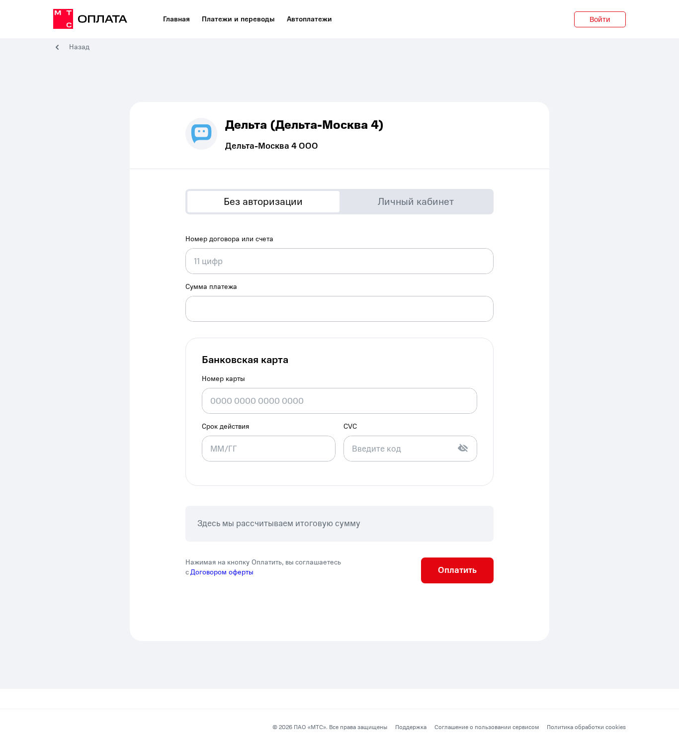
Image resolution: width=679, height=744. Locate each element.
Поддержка (410, 727)
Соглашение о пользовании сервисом (486, 727)
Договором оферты (222, 572)
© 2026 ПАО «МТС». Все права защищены (329, 727)
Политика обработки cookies (586, 727)
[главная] (90, 19)
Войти (600, 19)
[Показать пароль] (463, 448)
